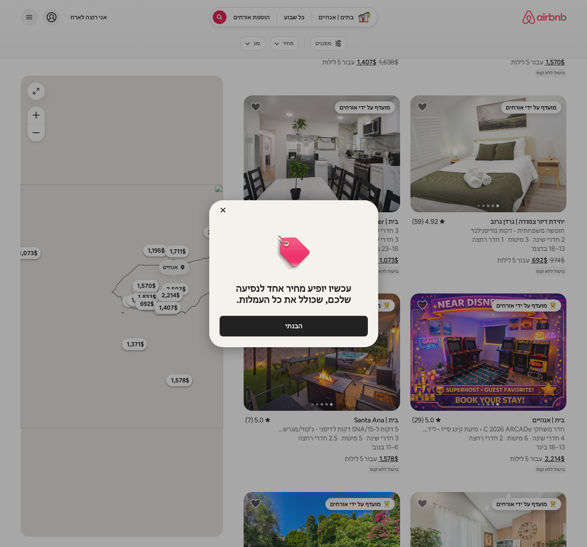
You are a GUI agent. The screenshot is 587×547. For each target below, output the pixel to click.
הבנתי (293, 325)
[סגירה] (223, 210)
